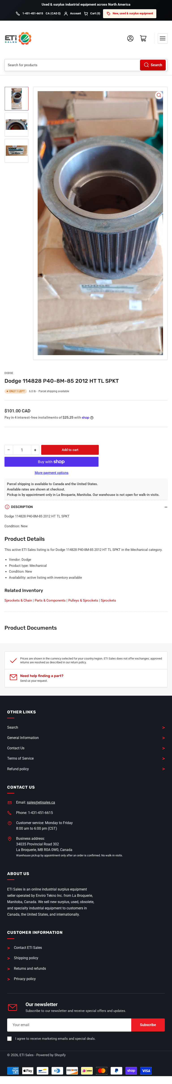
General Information (23, 738)
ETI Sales (26, 1055)
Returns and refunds (30, 968)
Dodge (8, 373)
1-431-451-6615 (32, 13)
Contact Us (15, 748)
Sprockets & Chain (18, 600)
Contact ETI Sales (28, 947)
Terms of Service (20, 758)
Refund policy (18, 769)
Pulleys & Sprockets (83, 600)
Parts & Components (50, 600)
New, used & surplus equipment (133, 13)
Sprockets (108, 600)
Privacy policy (25, 979)
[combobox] (86, 65)
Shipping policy (26, 958)
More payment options (52, 473)
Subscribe (148, 1025)
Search (156, 65)
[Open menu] (163, 38)
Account (75, 13)
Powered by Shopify (51, 1055)
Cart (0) (95, 13)
